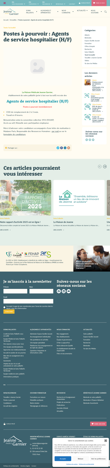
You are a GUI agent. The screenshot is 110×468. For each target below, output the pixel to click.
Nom (31, 287)
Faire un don (100, 3)
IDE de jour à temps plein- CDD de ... (97, 108)
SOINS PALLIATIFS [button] (30, 11)
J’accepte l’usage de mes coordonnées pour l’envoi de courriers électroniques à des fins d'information (29, 307)
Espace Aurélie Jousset (90, 337)
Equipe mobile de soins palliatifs (13, 374)
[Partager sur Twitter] (58, 148)
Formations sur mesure (37, 397)
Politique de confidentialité (86, 464)
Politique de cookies (72, 464)
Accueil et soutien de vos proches (14, 353)
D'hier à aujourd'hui (63, 343)
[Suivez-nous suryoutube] (69, 291)
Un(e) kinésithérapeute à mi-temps (97, 98)
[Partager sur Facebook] (61, 148)
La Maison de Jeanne (63, 221)
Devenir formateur (38, 393)
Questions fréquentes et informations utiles (38, 351)
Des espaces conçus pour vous (13, 344)
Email (5, 297)
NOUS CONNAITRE (63, 329)
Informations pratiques (11, 377)
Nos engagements (63, 334)
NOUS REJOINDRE (9, 393)
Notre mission (34, 403)
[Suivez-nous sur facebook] (87, 140)
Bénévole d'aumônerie (90, 403)
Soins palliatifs (88, 334)
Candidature (7, 403)
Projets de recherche (63, 402)
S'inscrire (9, 311)
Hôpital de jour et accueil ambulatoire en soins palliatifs (13, 365)
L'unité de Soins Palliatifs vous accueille (13, 335)
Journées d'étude (62, 408)
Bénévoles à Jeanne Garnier (94, 393)
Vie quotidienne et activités (39, 340)
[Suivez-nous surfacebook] (59, 291)
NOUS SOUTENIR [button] (94, 11)
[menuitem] (72, 3)
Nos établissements (63, 337)
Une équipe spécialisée (37, 343)
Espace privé (10, 424)
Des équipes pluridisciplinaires (13, 347)
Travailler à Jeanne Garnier (12, 397)
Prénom (6, 287)
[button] (106, 441)
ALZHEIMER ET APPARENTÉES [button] (46, 11)
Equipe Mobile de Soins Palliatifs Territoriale (14, 340)
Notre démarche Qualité (65, 345)
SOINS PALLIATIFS (9, 329)
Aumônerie (7, 361)
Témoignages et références (38, 406)
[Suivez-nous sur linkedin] (90, 140)
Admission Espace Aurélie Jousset (41, 334)
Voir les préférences (98, 459)
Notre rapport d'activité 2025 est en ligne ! (20, 221)
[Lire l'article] (88, 82)
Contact (34, 466)
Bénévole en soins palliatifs (92, 397)
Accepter (63, 459)
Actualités (60, 411)
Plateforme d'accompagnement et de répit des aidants (41, 346)
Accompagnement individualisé (40, 337)
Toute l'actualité (9, 27)
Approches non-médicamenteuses (14, 350)
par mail (55, 131)
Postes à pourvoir (9, 400)
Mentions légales (25, 466)
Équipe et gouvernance (64, 340)
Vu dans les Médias (89, 348)
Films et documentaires (64, 353)
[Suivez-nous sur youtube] (93, 140)
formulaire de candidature (14, 134)
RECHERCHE (61, 393)
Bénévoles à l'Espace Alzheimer (93, 400)
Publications (61, 405)
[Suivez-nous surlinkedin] (64, 291)
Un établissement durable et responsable (66, 349)
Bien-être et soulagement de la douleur (13, 357)
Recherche (86, 343)
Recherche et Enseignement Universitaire (66, 398)
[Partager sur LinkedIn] (65, 148)
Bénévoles (86, 345)
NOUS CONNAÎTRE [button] (66, 11)
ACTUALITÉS (87, 329)
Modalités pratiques (36, 400)
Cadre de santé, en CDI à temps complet (98, 118)
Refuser (80, 459)
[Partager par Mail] (68, 148)
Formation (86, 340)
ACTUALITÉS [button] (81, 10)
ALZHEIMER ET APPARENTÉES (40, 329)
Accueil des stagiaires (10, 406)
